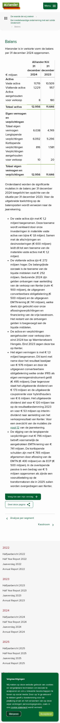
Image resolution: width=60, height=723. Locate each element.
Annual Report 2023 (14, 600)
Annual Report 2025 (14, 663)
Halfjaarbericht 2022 (14, 554)
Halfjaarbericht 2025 (14, 648)
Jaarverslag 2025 (12, 658)
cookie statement (19, 707)
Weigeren (15, 714)
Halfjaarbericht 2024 (14, 617)
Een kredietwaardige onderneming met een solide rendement (33, 21)
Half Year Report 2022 (15, 559)
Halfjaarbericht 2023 (14, 585)
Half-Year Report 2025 (14, 653)
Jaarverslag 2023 (12, 595)
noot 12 (14, 427)
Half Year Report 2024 (15, 622)
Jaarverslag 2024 (12, 627)
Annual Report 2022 (14, 569)
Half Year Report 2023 (15, 590)
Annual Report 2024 (14, 631)
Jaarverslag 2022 (12, 564)
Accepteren (46, 714)
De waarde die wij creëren (22, 16)
